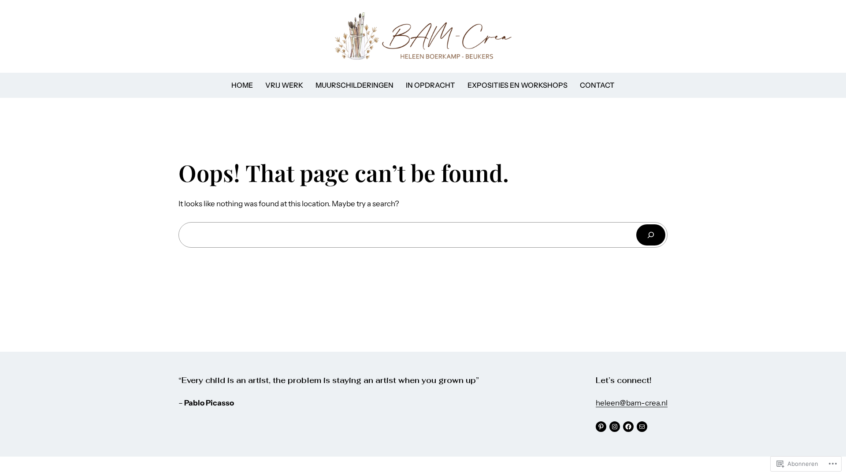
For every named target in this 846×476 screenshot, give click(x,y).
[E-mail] (642, 426)
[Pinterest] (601, 426)
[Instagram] (614, 426)
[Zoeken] (650, 234)
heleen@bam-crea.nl (632, 402)
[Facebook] (628, 426)
